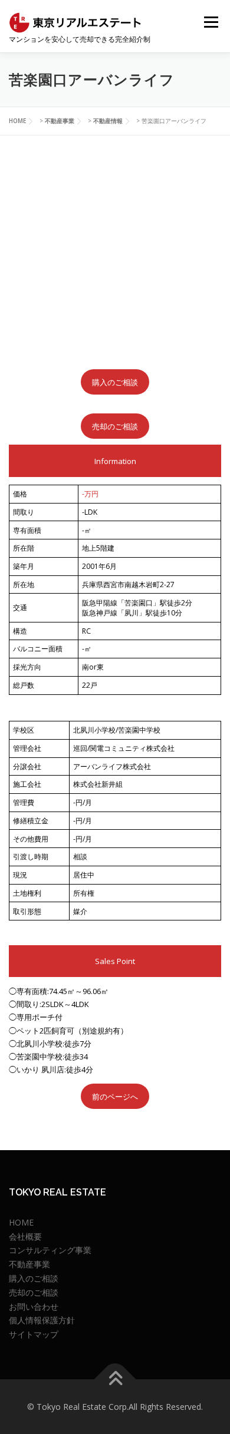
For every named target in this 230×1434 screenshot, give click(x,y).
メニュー (211, 22)
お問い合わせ (33, 1306)
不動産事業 (29, 1264)
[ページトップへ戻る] (115, 1379)
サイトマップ (33, 1334)
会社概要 (25, 1236)
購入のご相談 (115, 382)
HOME (21, 1222)
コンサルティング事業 (50, 1250)
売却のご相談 (115, 426)
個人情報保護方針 (42, 1320)
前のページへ (115, 1096)
